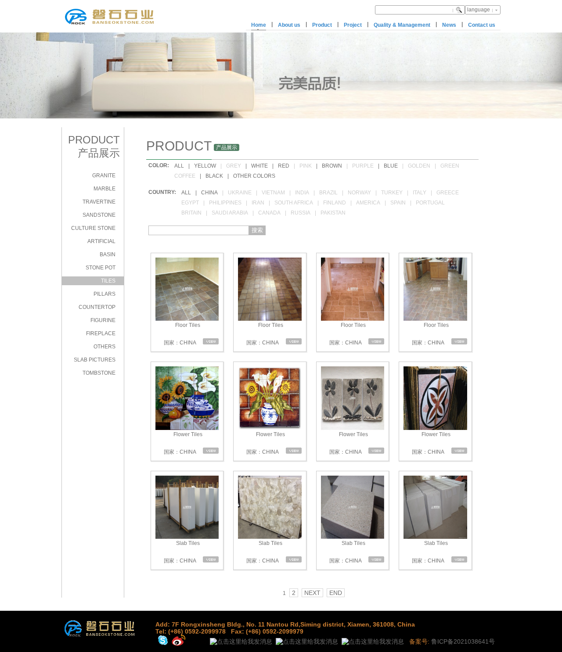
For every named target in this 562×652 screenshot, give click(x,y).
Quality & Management (402, 25)
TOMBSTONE (99, 373)
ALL (179, 166)
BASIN (107, 254)
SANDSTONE (99, 215)
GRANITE (103, 175)
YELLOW (205, 166)
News (449, 25)
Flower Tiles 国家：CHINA (182, 443)
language (478, 10)
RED (283, 166)
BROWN (332, 166)
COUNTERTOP (97, 307)
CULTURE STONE (93, 228)
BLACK (214, 176)
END (335, 592)
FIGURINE (102, 320)
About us (289, 25)
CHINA (209, 193)
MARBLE (104, 189)
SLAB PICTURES (94, 360)
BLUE (391, 166)
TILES (108, 281)
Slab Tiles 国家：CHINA (181, 552)
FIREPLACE (100, 333)
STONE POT (100, 268)
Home (258, 25)
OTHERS (104, 347)
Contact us (481, 25)
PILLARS (104, 294)
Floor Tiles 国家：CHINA (181, 334)
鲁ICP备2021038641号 (463, 641)
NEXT (312, 592)
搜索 (257, 230)
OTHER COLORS (254, 176)
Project (353, 25)
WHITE (259, 166)
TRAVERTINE (99, 202)
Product (322, 25)
